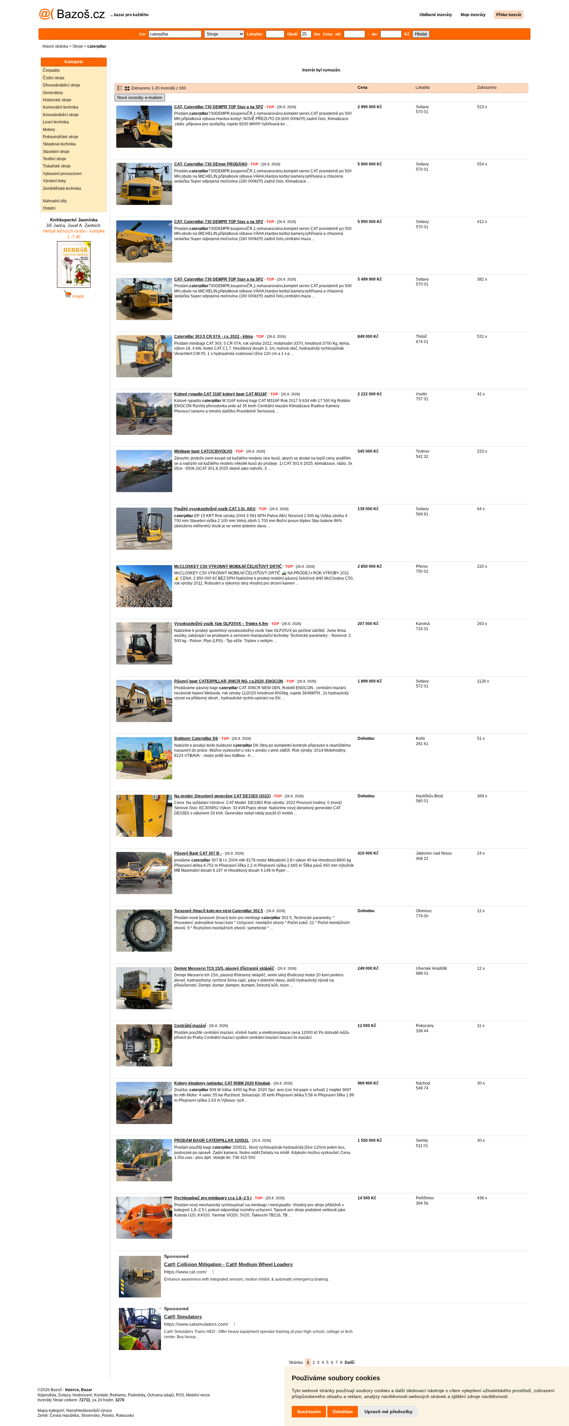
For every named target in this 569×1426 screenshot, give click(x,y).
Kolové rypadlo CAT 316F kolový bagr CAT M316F (220, 394)
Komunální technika (60, 107)
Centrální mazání (190, 1025)
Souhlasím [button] (309, 1411)
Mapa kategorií (51, 1410)
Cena (362, 87)
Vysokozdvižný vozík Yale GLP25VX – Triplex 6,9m (221, 623)
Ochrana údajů (160, 1395)
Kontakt (101, 1395)
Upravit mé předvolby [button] (389, 1411)
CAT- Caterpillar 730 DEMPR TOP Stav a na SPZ (218, 107)
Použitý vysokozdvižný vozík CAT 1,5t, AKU (215, 509)
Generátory (53, 92)
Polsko (108, 1415)
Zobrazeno (487, 87)
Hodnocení (82, 1395)
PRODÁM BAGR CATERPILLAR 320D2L (211, 1140)
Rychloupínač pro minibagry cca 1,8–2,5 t (213, 1198)
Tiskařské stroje (57, 166)
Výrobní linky (54, 181)
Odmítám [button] (343, 1411)
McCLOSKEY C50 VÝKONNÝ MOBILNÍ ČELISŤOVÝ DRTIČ (228, 566)
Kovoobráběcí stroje (61, 115)
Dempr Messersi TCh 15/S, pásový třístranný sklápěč (224, 968)
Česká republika (64, 1415)
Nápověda (47, 1395)
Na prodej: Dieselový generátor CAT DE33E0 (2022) (222, 796)
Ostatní (49, 208)
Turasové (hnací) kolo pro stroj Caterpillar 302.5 (218, 911)
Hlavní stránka (55, 46)
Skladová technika (59, 144)
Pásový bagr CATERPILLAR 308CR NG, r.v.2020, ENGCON (228, 681)
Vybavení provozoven (62, 173)
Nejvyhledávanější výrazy (89, 1410)
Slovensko (90, 1415)
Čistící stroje (54, 78)
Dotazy (64, 1395)
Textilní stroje (54, 159)
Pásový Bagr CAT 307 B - (198, 853)
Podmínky (136, 1395)
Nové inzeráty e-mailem (139, 97)
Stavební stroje (56, 151)
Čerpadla (51, 70)
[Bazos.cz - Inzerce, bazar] (72, 18)
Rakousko (125, 1415)
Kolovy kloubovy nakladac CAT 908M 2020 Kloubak (222, 1083)
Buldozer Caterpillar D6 (196, 738)
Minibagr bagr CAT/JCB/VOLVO (203, 451)
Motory (49, 129)
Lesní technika (56, 122)
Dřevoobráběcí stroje (61, 85)
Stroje (77, 46)
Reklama (118, 1395)
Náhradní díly (55, 201)
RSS (180, 1395)
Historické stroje (57, 100)
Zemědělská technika (62, 188)
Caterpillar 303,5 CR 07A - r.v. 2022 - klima (213, 336)
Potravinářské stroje (60, 137)
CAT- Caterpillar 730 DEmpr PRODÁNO (210, 164)
